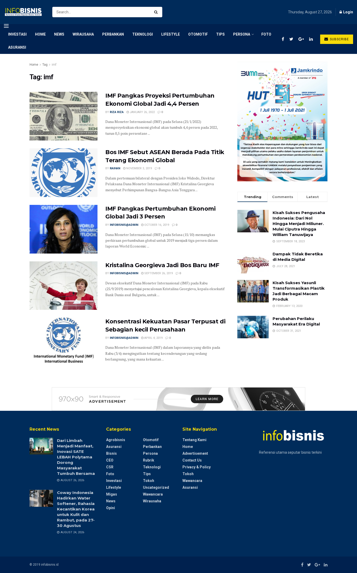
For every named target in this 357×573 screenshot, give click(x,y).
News (59, 34)
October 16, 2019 (156, 225)
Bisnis (111, 453)
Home (40, 34)
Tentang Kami (194, 440)
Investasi (17, 34)
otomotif (198, 34)
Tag (45, 64)
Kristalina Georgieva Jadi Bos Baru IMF (162, 265)
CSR (109, 467)
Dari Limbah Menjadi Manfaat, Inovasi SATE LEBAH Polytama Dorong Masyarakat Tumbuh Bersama (76, 457)
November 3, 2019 (138, 168)
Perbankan (113, 34)
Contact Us (192, 460)
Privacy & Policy (196, 467)
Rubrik (148, 460)
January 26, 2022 (142, 112)
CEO (109, 460)
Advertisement (195, 453)
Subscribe (339, 39)
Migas (111, 494)
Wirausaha (83, 34)
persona (241, 34)
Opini (110, 508)
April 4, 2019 (153, 338)
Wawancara (153, 494)
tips (220, 34)
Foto (266, 34)
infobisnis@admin (124, 225)
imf (54, 64)
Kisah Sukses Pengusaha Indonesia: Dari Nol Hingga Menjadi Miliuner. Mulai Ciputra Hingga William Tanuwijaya (299, 223)
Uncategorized (156, 487)
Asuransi (17, 47)
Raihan (115, 168)
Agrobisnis (115, 440)
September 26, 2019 (158, 273)
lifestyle (170, 34)
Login (347, 12)
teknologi (142, 34)
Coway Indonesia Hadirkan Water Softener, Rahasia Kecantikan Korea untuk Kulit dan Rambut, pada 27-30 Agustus (76, 509)
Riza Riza (117, 112)
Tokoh (148, 481)
